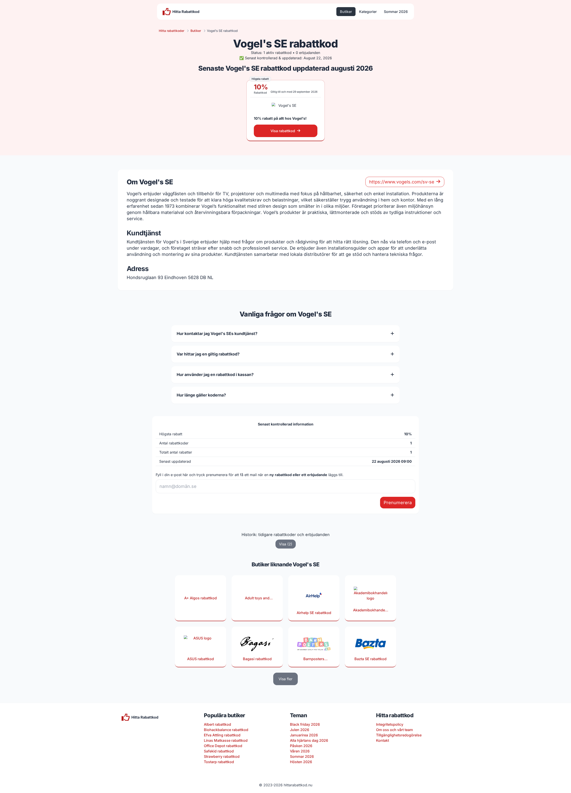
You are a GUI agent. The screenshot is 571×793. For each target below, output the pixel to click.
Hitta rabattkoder (171, 31)
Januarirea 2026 (304, 735)
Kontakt (382, 740)
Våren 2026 (300, 751)
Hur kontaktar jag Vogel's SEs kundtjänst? (217, 333)
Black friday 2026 (305, 724)
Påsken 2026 (301, 746)
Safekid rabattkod (219, 751)
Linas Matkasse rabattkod (226, 740)
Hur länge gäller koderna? (201, 395)
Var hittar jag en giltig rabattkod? (208, 354)
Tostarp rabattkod (219, 762)
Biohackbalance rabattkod (226, 729)
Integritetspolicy (389, 724)
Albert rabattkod (217, 724)
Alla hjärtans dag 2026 (309, 740)
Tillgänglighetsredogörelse (399, 735)
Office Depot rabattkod (223, 746)
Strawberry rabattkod (222, 756)
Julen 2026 (299, 729)
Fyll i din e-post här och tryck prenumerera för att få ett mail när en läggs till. (249, 475)
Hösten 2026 (301, 762)
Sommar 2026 (396, 11)
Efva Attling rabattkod (222, 735)
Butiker (346, 11)
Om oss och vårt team (394, 729)
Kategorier (368, 11)
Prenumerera (398, 502)
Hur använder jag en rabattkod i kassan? (215, 374)
